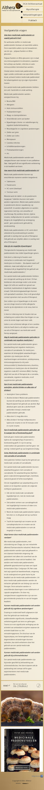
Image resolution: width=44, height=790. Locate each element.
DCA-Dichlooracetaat (32, 4)
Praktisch (32, 20)
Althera (11, 7)
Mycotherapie (32, 9)
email (5, 685)
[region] (22, 708)
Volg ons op (36, 776)
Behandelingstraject (32, 15)
